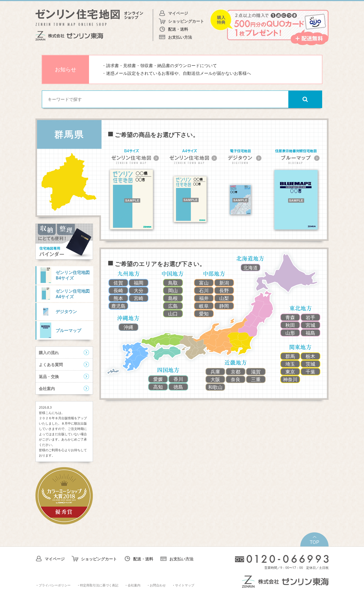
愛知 (204, 313)
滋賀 (256, 371)
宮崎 (138, 298)
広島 (173, 306)
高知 (158, 387)
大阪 (215, 379)
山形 (290, 333)
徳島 (178, 387)
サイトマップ (184, 585)
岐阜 (204, 306)
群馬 (290, 356)
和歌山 (215, 387)
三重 (256, 379)
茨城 (310, 364)
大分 (138, 290)
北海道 (250, 267)
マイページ (178, 13)
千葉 (310, 371)
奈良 (235, 379)
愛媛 (158, 379)
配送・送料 (178, 29)
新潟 (224, 282)
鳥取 (173, 282)
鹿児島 (118, 306)
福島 (310, 333)
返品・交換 (49, 376)
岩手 (310, 317)
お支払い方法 (180, 37)
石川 (204, 290)
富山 (204, 282)
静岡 (224, 306)
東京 (290, 371)
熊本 (118, 298)
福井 (204, 298)
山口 (173, 313)
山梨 (224, 298)
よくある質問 (51, 364)
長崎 (118, 290)
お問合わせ (158, 585)
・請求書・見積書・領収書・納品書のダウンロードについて (159, 65)
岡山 (173, 290)
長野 (224, 290)
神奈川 (290, 379)
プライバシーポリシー (55, 585)
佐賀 (118, 282)
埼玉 (290, 364)
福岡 (138, 282)
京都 (235, 371)
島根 (173, 298)
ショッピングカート (186, 21)
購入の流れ (49, 352)
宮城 (310, 325)
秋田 (290, 325)
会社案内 (47, 388)
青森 (290, 317)
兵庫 (215, 371)
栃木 (310, 356)
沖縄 (128, 327)
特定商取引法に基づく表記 (99, 585)
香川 (178, 379)
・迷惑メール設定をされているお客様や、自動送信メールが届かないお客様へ (176, 73)
